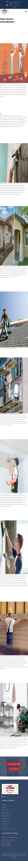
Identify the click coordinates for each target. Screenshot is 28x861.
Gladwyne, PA (5, 821)
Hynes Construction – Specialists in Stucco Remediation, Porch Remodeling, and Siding (13, 596)
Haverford (4, 824)
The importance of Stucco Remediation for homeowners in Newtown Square (13, 515)
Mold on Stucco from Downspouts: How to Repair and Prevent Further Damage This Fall (12, 136)
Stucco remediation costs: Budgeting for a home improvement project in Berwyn (12, 433)
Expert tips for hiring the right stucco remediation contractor (14, 201)
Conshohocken (6, 818)
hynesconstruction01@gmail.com (15, 5)
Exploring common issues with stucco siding (14, 354)
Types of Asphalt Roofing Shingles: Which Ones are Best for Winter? (14, 286)
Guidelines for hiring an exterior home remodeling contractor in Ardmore (13, 677)
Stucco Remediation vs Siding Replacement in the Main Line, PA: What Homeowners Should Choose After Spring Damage (13, 35)
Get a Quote (14, 769)
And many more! (6, 829)
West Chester (5, 813)
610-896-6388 (14, 3)
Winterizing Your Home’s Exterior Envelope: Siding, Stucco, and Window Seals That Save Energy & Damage (14, 106)
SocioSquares (13, 857)
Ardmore (4, 804)
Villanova (4, 807)
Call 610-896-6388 (14, 764)
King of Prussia (6, 815)
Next (2, 751)
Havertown (5, 826)
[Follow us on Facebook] (1, 797)
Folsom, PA (5, 810)
